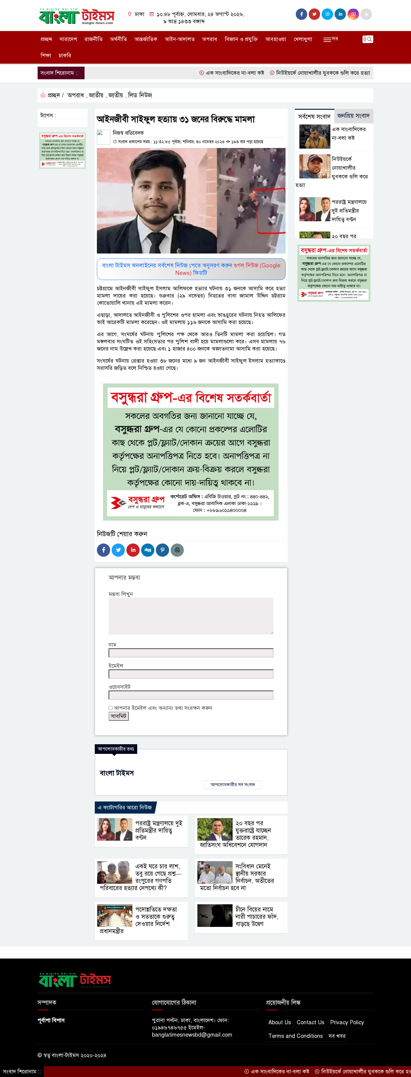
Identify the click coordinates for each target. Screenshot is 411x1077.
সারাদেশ (68, 39)
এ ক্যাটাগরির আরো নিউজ (125, 807)
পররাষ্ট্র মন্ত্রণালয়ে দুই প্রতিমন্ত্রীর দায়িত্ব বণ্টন (158, 831)
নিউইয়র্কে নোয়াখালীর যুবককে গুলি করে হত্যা (299, 73)
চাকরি (65, 55)
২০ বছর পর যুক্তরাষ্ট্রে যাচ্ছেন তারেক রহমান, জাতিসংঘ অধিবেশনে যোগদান (235, 834)
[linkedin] (340, 14)
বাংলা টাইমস (117, 773)
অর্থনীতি (118, 39)
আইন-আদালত (180, 39)
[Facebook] (103, 550)
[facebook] (301, 14)
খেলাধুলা (303, 39)
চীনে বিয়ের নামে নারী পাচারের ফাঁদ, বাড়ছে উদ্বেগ (257, 917)
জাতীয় (96, 95)
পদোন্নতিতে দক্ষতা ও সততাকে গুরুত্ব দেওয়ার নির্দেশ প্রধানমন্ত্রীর (138, 920)
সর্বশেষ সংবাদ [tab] (314, 117)
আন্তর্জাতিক (145, 39)
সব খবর (337, 1036)
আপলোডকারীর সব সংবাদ (233, 784)
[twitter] (314, 14)
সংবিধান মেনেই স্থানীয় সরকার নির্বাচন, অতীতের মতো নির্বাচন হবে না (237, 877)
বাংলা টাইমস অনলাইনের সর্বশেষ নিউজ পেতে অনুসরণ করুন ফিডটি (191, 269)
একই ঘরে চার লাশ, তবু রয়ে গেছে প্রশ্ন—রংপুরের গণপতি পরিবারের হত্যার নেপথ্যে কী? (140, 877)
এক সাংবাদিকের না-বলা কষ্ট (209, 73)
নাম (112, 644)
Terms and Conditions (295, 1036)
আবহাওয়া (275, 39)
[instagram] (327, 14)
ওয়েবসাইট (120, 687)
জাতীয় (116, 95)
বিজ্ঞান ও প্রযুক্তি (241, 39)
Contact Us (310, 1022)
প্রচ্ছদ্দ (46, 39)
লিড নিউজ (140, 95)
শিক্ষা (46, 55)
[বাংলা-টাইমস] (77, 15)
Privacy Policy (347, 1022)
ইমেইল (116, 666)
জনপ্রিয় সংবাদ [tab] (354, 116)
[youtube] (353, 14)
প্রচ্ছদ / (55, 95)
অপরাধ (209, 39)
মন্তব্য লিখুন (121, 594)
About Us (279, 1022)
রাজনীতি (94, 39)
